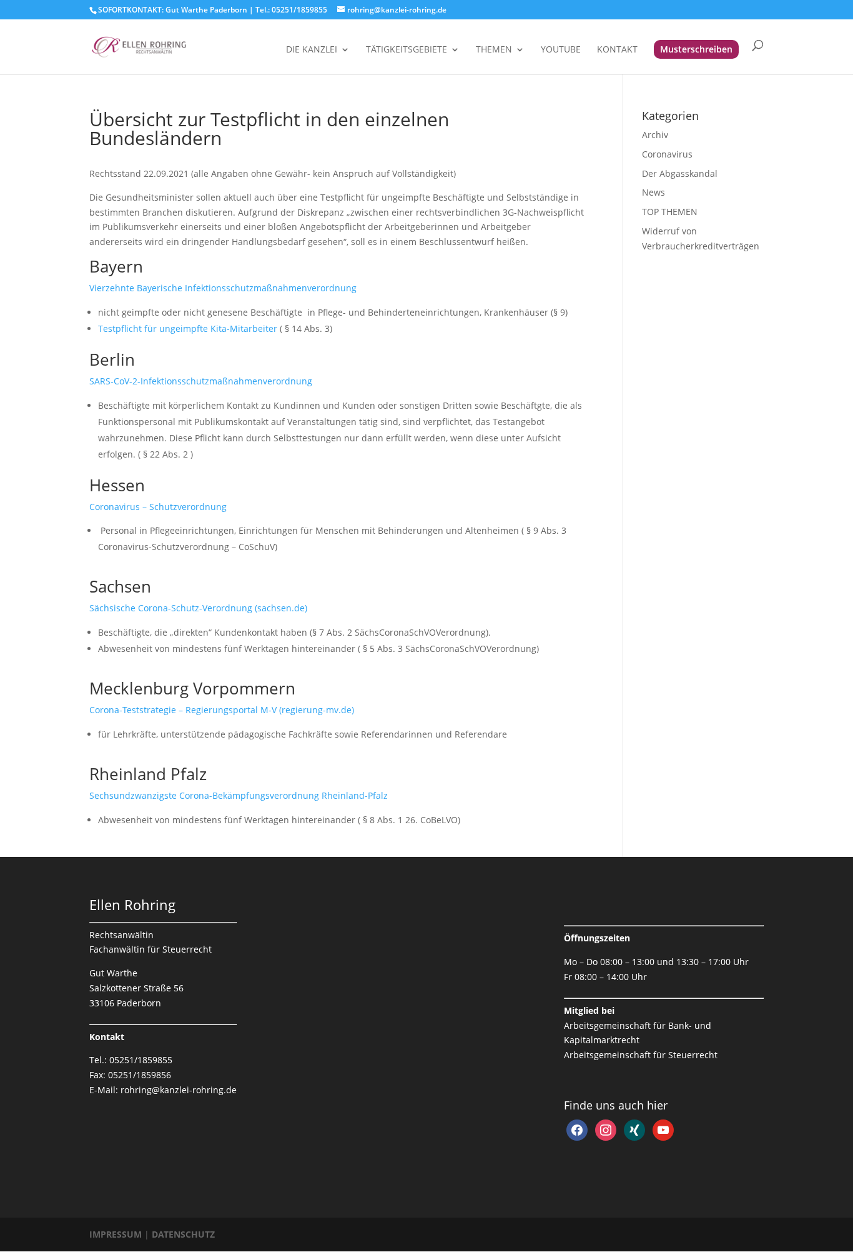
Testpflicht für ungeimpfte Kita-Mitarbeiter (189, 328)
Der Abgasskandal (679, 173)
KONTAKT (617, 50)
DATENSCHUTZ (183, 1234)
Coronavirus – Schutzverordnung (158, 507)
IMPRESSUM (116, 1234)
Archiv (655, 135)
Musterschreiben (696, 49)
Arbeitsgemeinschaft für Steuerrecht (640, 1055)
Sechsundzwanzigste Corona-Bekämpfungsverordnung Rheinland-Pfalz (238, 795)
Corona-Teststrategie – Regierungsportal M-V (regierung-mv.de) (221, 710)
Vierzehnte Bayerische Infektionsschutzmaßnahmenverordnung (223, 288)
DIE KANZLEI (311, 50)
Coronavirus (667, 154)
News (653, 192)
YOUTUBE (561, 50)
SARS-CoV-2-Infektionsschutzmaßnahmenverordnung (200, 381)
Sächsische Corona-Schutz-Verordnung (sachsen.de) (198, 608)
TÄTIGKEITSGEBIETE (406, 50)
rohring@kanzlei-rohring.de (179, 1090)
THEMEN (494, 50)
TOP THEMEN (670, 212)
